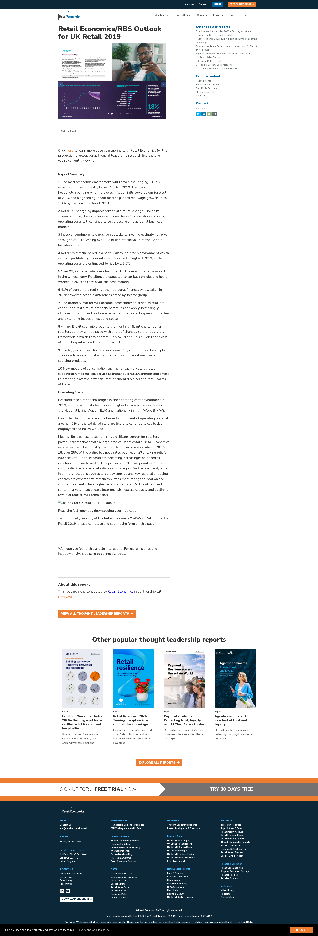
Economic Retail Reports (233, 849)
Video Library (227, 890)
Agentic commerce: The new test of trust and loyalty (224, 53)
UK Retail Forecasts (121, 897)
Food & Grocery (175, 873)
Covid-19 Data (118, 880)
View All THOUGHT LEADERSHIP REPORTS (95, 614)
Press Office (66, 883)
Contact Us (65, 824)
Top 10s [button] (247, 15)
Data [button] (232, 15)
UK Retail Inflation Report (180, 847)
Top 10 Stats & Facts (231, 828)
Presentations (228, 897)
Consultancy (66, 880)
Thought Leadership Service (125, 840)
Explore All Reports (157, 763)
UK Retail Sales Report (208, 57)
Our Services (66, 877)
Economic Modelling (121, 844)
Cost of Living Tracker (232, 855)
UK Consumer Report (178, 850)
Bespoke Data (118, 883)
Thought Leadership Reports (182, 824)
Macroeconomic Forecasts (124, 877)
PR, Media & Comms (121, 857)
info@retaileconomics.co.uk (74, 828)
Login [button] (217, 4)
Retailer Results (229, 874)
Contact (203, 4)
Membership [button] (162, 15)
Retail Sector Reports (232, 852)
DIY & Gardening (175, 887)
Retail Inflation (118, 890)
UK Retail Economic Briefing (181, 854)
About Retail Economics (72, 873)
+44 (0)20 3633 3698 (70, 841)
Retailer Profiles (229, 878)
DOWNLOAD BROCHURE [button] (76, 898)
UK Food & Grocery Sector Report (213, 64)
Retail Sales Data (120, 887)
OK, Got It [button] (301, 930)
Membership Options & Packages (127, 824)
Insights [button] (218, 15)
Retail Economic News (207, 84)
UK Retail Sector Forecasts (181, 897)
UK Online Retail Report (208, 61)
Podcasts (225, 893)
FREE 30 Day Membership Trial (126, 828)
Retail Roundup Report (232, 838)
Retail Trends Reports (232, 845)
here (69, 150)
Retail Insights (203, 80)
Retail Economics (120, 591)
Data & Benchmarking (121, 854)
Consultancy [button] (183, 15)
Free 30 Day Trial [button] (241, 4)
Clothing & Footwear (178, 876)
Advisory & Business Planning (125, 847)
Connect (200, 108)
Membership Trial (205, 92)
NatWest (65, 597)
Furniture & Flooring (177, 883)
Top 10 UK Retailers (206, 88)
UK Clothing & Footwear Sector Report (216, 68)
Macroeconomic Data (121, 873)
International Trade (121, 850)
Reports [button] (202, 15)
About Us (201, 95)
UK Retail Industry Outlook (181, 857)
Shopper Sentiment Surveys (235, 871)
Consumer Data (119, 894)
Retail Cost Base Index (232, 867)
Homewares (173, 880)
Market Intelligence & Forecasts (183, 828)
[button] (60, 84)
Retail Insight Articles (232, 831)
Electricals (172, 890)
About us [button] (189, 4)
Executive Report (176, 861)
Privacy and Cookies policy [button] (93, 930)
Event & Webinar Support (123, 861)
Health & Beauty (175, 893)
